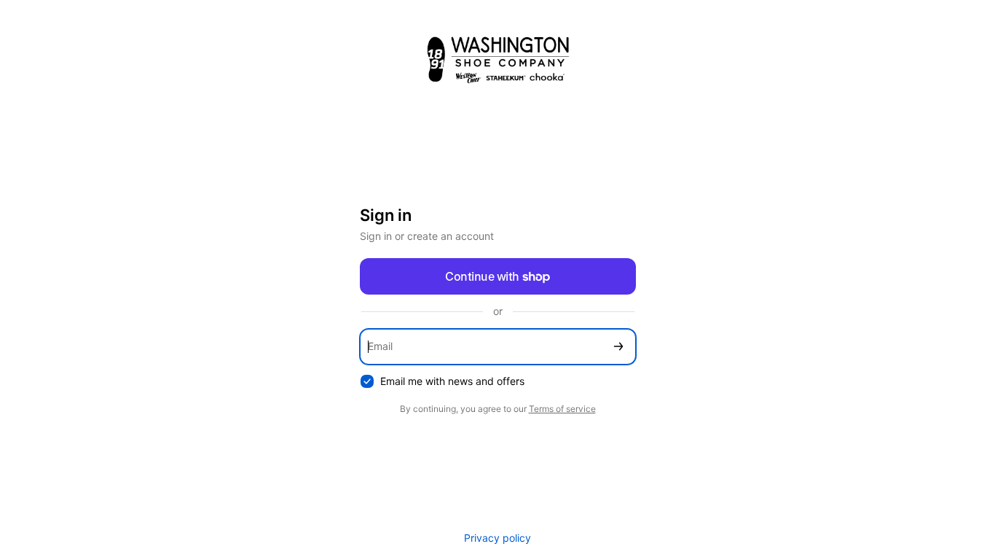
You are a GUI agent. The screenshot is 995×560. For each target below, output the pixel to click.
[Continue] (618, 346)
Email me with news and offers (452, 381)
